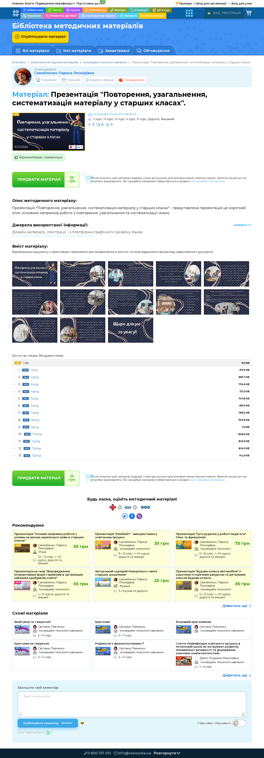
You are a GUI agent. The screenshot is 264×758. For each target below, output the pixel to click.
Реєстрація (231, 13)
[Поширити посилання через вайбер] (139, 516)
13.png (36, 455)
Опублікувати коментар (47, 723)
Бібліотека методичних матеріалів (54, 62)
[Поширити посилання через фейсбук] (132, 516)
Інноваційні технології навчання (105, 62)
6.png (34, 405)
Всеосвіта (19, 62)
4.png (35, 391)
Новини (18, 3)
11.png (36, 441)
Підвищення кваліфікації (55, 3)
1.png (34, 370)
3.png (34, 384)
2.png (34, 377)
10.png (37, 434)
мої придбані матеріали (207, 181)
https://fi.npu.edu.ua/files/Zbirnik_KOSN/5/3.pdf (52, 236)
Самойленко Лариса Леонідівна (64, 73)
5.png (34, 398)
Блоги (29, 3)
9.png (35, 427)
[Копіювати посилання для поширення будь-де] (125, 516)
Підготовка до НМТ (91, 3)
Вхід (216, 13)
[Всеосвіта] (15, 13)
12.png (36, 448)
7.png (34, 413)
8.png (35, 420)
